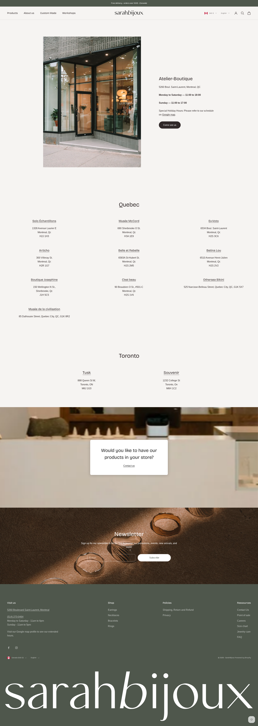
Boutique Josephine (44, 279)
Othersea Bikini (213, 279)
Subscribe (154, 557)
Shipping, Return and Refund (178, 610)
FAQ (239, 637)
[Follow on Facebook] (8, 647)
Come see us (169, 125)
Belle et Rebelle (128, 250)
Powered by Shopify (243, 658)
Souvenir (171, 372)
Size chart (242, 626)
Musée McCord (129, 221)
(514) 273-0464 (15, 616)
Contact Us (243, 610)
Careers (241, 621)
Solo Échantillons (44, 221)
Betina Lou (213, 250)
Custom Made (48, 13)
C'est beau (129, 279)
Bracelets (113, 621)
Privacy (167, 615)
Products (12, 13)
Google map (168, 114)
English (224, 13)
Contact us (129, 465)
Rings (111, 626)
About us (29, 13)
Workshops (69, 13)
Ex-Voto (214, 221)
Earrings (112, 610)
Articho (44, 250)
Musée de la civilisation (44, 309)
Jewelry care (244, 631)
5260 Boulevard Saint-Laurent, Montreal (28, 610)
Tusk (87, 372)
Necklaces (113, 615)
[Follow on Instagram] (16, 647)
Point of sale (243, 615)
